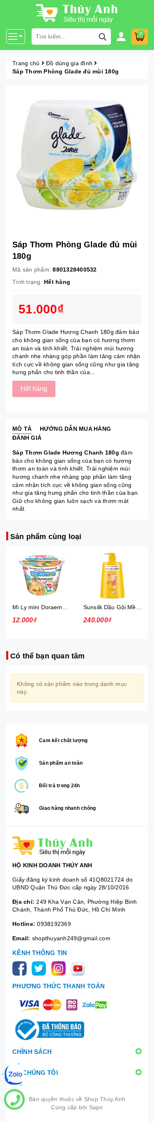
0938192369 (54, 924)
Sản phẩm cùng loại (45, 536)
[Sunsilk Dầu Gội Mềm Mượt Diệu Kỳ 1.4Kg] (112, 575)
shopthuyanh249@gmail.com (71, 938)
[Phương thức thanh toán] (62, 1004)
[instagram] (60, 967)
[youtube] (79, 967)
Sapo (96, 1107)
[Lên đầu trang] (139, 1107)
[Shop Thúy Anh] (77, 845)
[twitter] (40, 967)
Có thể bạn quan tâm (47, 656)
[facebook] (21, 967)
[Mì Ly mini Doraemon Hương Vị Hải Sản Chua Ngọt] (41, 575)
